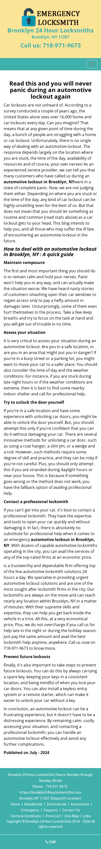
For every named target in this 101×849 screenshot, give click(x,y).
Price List (53, 816)
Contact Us (71, 810)
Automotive (80, 804)
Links (87, 816)
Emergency (30, 810)
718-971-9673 (62, 45)
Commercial (56, 804)
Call (51, 841)
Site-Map (71, 816)
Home (15, 804)
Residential (33, 804)
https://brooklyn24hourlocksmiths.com (50, 792)
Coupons (51, 810)
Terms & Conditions (25, 816)
